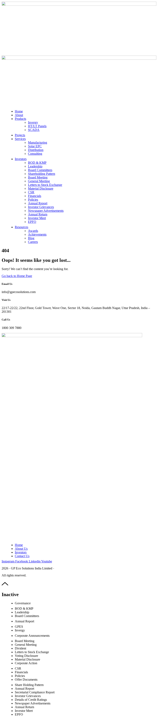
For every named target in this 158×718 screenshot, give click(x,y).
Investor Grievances (41, 207)
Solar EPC (35, 146)
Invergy (33, 122)
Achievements (37, 234)
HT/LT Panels (37, 126)
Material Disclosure (40, 188)
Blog (31, 238)
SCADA (34, 130)
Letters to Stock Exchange (45, 185)
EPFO (32, 221)
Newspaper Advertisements (46, 210)
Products (20, 118)
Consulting (35, 153)
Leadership (35, 166)
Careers (33, 242)
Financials (34, 196)
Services (20, 139)
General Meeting (39, 181)
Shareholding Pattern (41, 173)
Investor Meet (37, 218)
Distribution (35, 150)
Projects (20, 135)
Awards (33, 230)
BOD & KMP (37, 162)
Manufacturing (37, 142)
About (19, 115)
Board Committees (40, 170)
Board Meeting (38, 177)
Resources (21, 227)
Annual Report (37, 203)
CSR (31, 192)
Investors (21, 159)
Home (19, 111)
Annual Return (37, 214)
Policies (33, 199)
